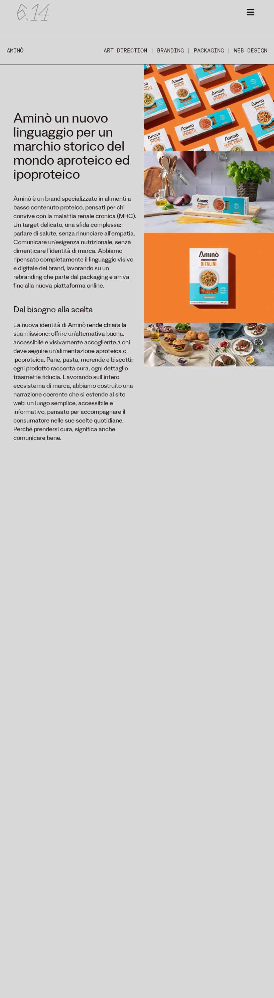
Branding (170, 50)
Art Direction (125, 50)
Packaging (209, 50)
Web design (250, 50)
